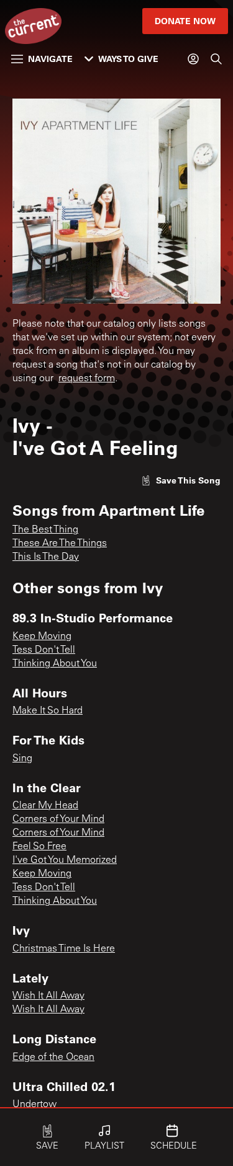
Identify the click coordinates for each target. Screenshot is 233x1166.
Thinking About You (54, 664)
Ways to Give (128, 58)
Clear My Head (45, 806)
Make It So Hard (47, 711)
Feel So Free (39, 847)
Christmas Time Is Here (63, 949)
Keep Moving (41, 637)
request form (86, 379)
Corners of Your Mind (58, 819)
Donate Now (185, 21)
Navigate (50, 58)
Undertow (34, 1105)
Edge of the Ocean (53, 1057)
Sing (22, 759)
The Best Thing (45, 530)
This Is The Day (45, 557)
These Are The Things (59, 544)
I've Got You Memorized (64, 860)
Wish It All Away (48, 996)
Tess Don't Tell (43, 650)
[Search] (216, 59)
